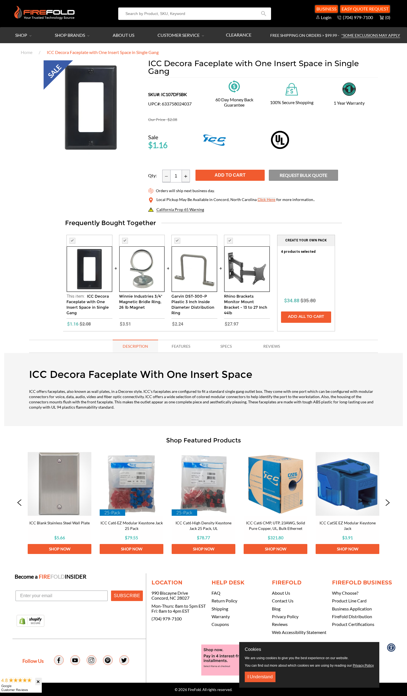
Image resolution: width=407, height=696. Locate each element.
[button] (19, 503)
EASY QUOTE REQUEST (365, 8)
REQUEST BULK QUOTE (303, 175)
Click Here (266, 199)
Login (326, 17)
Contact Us (282, 600)
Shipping (220, 608)
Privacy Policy (285, 616)
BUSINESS (326, 8)
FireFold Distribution (352, 616)
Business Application (352, 608)
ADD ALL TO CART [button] (306, 317)
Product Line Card (349, 600)
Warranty (221, 616)
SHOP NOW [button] (59, 549)
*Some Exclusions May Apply (370, 35)
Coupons (220, 624)
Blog (276, 608)
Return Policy (224, 600)
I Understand (260, 676)
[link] (59, 503)
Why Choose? (345, 593)
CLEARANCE (238, 34)
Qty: (152, 175)
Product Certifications (353, 624)
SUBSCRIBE (127, 595)
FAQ (216, 593)
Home (26, 52)
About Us (123, 35)
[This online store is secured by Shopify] (30, 621)
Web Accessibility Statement (299, 632)
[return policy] (234, 86)
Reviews (280, 624)
